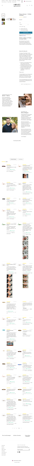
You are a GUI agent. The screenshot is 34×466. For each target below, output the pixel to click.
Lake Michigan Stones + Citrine (10, 312)
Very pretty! (8, 210)
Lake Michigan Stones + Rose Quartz (27, 172)
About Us (10, 0)
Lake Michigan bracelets (26, 165)
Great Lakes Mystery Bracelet (26, 323)
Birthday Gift (25, 210)
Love (23, 318)
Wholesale (18, 0)
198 (18, 428)
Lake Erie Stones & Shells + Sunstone (11, 357)
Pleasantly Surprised (10, 414)
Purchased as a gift (26, 414)
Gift (7, 318)
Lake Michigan (28, 119)
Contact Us (3, 0)
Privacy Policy (4, 453)
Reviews (7, 0)
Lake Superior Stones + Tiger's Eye (11, 368)
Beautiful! (24, 183)
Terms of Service (4, 452)
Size (20, 22)
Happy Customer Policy (26, 84)
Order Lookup (14, 0)
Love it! (24, 264)
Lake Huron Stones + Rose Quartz (11, 324)
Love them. (8, 302)
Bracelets (8, 199)
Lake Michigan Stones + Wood (10, 170)
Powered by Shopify (17, 462)
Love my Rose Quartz (10, 183)
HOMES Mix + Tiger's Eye (26, 404)
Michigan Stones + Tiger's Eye (10, 393)
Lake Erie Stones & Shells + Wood (27, 356)
